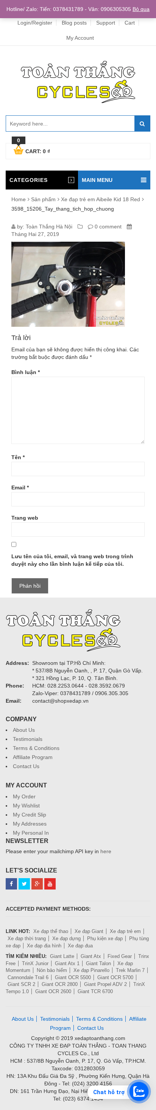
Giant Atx (91, 956)
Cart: (33, 150)
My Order (24, 796)
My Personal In (31, 833)
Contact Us (26, 766)
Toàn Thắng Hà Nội (49, 227)
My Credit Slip (29, 815)
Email (20, 487)
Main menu (97, 180)
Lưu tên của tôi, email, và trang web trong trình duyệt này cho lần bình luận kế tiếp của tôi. (72, 560)
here (105, 851)
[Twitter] (24, 884)
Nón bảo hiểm (52, 970)
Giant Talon (98, 963)
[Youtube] (50, 884)
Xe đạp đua (80, 946)
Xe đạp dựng (66, 938)
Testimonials (27, 739)
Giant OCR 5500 (73, 977)
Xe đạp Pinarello (91, 970)
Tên (18, 457)
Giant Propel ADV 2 (105, 984)
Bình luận (25, 372)
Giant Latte (62, 956)
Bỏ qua (141, 9)
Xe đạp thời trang (27, 938)
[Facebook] (11, 884)
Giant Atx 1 (67, 963)
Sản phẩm (43, 199)
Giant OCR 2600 (53, 991)
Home (18, 199)
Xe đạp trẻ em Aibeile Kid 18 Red (100, 199)
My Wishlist (26, 806)
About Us (24, 730)
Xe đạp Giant (89, 931)
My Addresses (30, 824)
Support (105, 23)
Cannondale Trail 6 (28, 977)
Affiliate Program (33, 757)
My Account (80, 38)
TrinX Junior (35, 963)
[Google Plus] (37, 884)
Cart (130, 23)
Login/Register (34, 23)
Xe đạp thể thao (50, 931)
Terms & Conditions (36, 748)
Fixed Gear (120, 956)
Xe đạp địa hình (44, 946)
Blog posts (74, 23)
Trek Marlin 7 (130, 970)
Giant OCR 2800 (60, 984)
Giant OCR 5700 (115, 977)
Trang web (24, 518)
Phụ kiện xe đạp (105, 938)
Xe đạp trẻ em (125, 931)
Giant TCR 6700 (95, 991)
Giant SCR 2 (21, 984)
